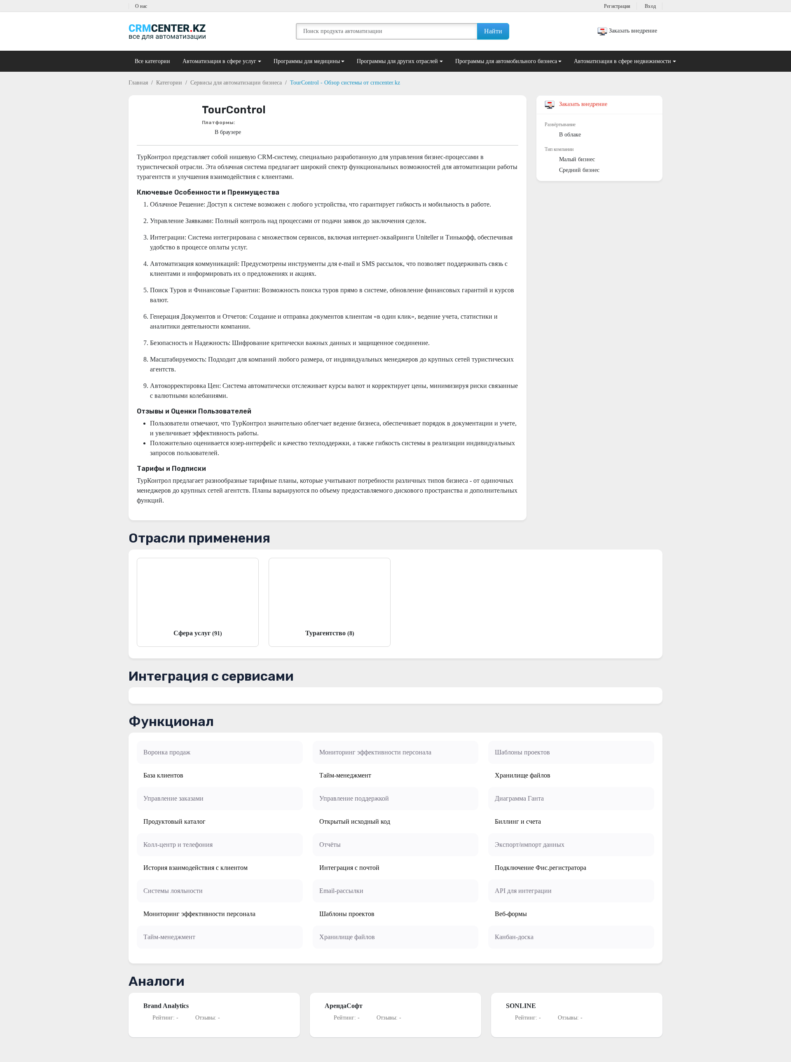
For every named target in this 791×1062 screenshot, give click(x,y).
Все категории (152, 61)
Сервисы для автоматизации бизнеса (236, 83)
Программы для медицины (307, 61)
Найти (493, 31)
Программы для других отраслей (397, 61)
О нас (141, 6)
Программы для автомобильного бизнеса (506, 61)
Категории (169, 83)
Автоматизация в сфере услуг (219, 61)
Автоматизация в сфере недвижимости (622, 61)
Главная (138, 83)
